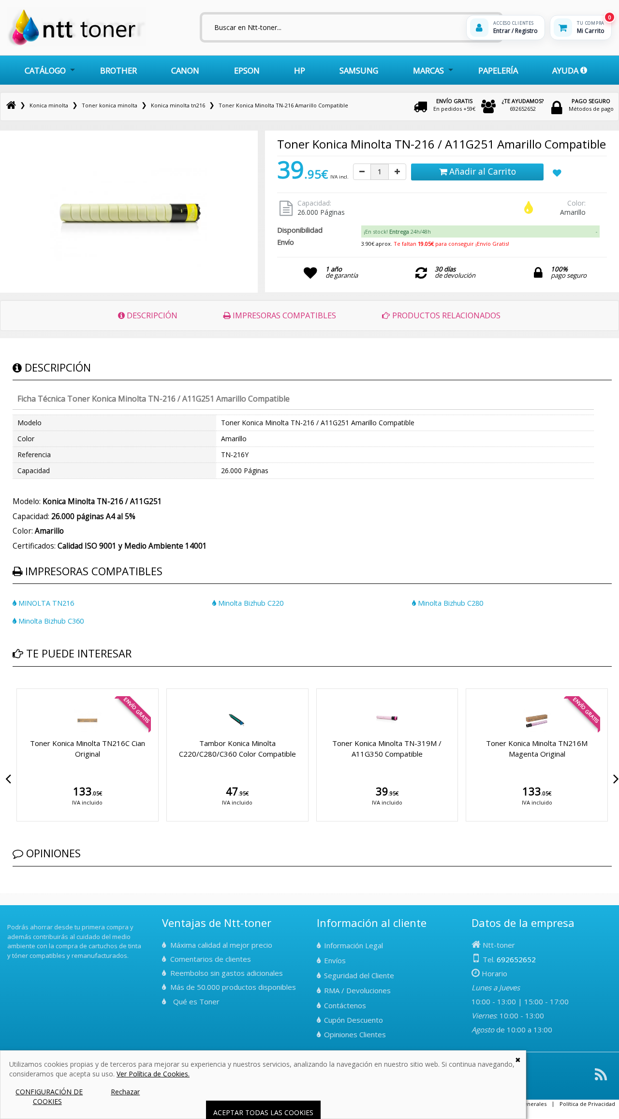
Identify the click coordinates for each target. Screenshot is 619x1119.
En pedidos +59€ (454, 104)
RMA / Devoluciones (357, 990)
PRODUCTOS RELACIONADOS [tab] (445, 315)
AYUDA (566, 70)
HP (299, 70)
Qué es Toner (196, 1001)
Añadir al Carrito (481, 171)
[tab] (480, 232)
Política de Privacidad (587, 1103)
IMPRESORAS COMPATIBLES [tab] (283, 315)
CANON (185, 70)
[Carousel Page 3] (27, 686)
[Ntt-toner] (11, 105)
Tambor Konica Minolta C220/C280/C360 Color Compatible (237, 748)
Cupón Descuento (353, 1020)
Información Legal (353, 945)
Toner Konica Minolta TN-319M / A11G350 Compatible (387, 748)
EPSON (247, 70)
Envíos (335, 960)
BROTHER (118, 70)
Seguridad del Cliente (359, 975)
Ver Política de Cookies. (153, 1073)
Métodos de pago (591, 104)
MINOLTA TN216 (45, 603)
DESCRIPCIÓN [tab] (151, 315)
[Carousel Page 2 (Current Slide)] (21, 686)
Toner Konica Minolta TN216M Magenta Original (537, 748)
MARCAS (428, 70)
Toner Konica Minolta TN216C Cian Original (87, 748)
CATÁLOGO (45, 70)
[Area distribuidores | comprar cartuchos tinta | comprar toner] (10, 920)
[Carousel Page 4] (33, 686)
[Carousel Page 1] (15, 686)
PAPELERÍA (498, 70)
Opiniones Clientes (355, 1034)
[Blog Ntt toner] (601, 1078)
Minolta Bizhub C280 (449, 603)
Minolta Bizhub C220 (249, 603)
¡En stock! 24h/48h (397, 231)
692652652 (523, 104)
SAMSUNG (358, 70)
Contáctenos (345, 1005)
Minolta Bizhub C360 (50, 621)
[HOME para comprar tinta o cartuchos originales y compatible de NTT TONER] (76, 44)
